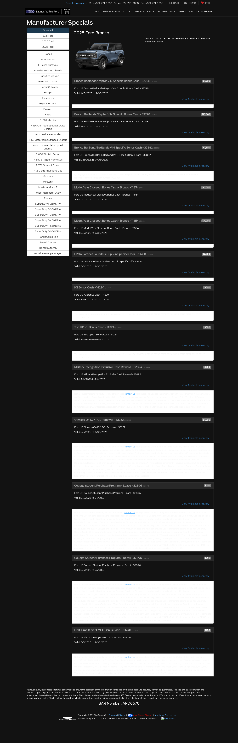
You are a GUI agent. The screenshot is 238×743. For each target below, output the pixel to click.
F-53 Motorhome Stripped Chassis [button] (48, 140)
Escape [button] (48, 92)
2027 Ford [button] (48, 35)
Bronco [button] (48, 54)
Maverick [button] (48, 176)
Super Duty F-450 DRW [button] (48, 220)
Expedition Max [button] (48, 103)
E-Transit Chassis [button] (47, 81)
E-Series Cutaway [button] (48, 65)
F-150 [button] (48, 114)
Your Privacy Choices (142, 715)
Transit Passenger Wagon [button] (48, 253)
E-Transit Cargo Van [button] (48, 76)
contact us (130, 394)
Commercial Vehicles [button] (113, 11)
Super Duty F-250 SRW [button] (48, 203)
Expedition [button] (48, 98)
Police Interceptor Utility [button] (48, 192)
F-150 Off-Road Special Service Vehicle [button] (48, 127)
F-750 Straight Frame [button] (48, 165)
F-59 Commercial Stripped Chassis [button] (48, 147)
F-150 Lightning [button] (48, 120)
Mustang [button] (48, 181)
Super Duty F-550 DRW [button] (48, 225)
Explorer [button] (48, 109)
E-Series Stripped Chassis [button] (48, 70)
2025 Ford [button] (48, 46)
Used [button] (129, 11)
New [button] (97, 11)
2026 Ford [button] (48, 41)
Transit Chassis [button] (48, 242)
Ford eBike (206, 11)
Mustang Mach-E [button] (47, 187)
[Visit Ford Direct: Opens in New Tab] (168, 718)
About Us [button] (194, 11)
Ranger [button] (48, 198)
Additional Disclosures (165, 715)
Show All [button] (48, 30)
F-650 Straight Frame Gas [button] (48, 159)
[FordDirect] (67, 718)
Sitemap (113, 715)
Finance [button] (182, 11)
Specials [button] (139, 11)
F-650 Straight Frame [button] (48, 154)
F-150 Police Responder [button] (48, 134)
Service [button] (150, 11)
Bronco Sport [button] (47, 59)
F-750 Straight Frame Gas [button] (48, 170)
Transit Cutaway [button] (48, 248)
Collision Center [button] (166, 11)
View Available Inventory (195, 99)
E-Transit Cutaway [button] (48, 87)
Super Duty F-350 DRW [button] (48, 209)
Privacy (121, 715)
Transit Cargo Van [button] (48, 236)
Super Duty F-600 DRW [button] (48, 231)
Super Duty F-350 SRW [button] (48, 214)
